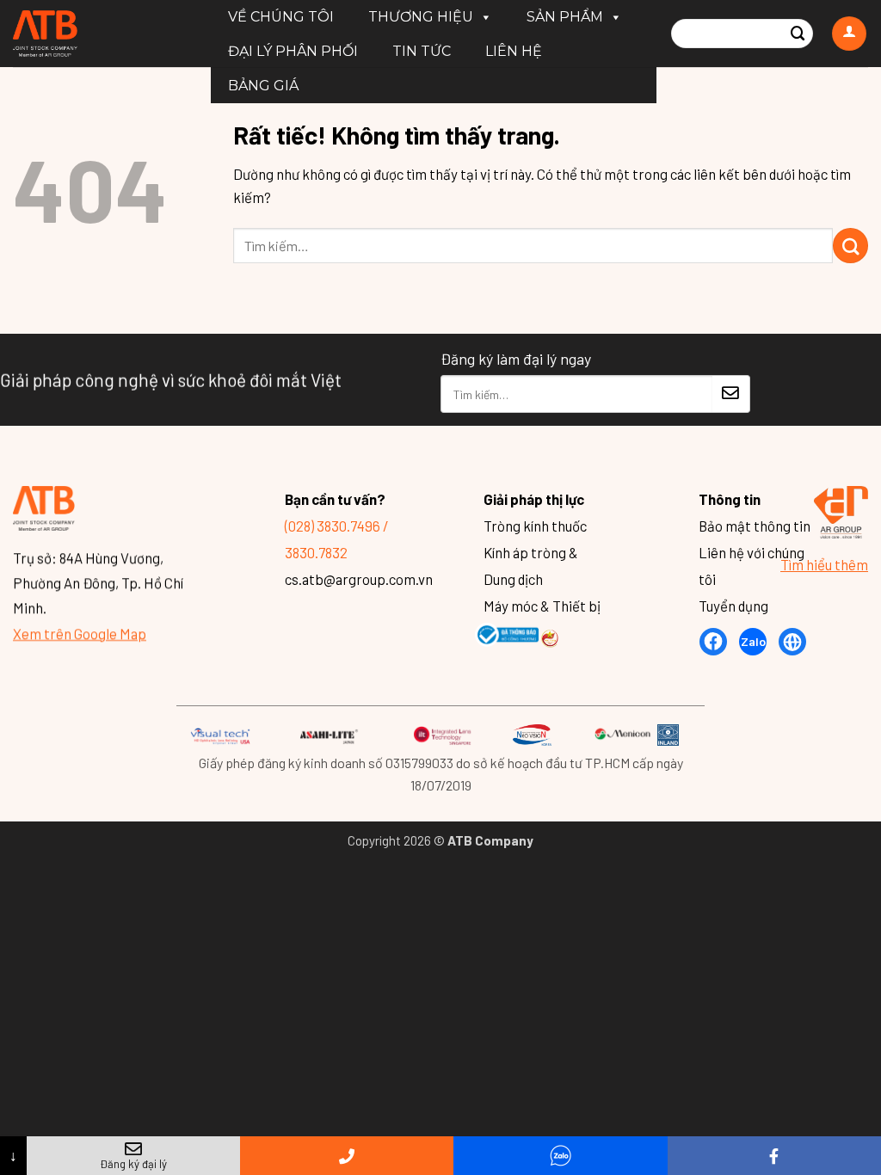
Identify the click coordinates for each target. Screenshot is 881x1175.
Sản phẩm (565, 17)
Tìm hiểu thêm (824, 563)
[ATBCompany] (99, 33)
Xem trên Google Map (79, 632)
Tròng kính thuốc (535, 525)
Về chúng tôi (281, 17)
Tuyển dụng (733, 605)
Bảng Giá (263, 85)
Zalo (753, 641)
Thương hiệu (420, 17)
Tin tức (421, 51)
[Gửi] (798, 33)
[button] (849, 33)
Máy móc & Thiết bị (542, 605)
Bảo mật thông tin (754, 525)
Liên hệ (513, 51)
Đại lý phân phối (293, 51)
